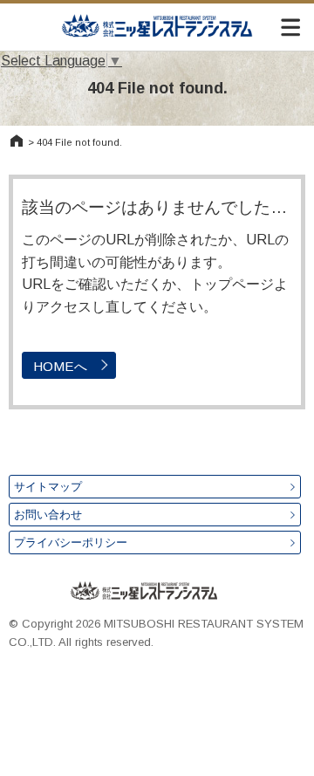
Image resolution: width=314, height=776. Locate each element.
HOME (16, 140)
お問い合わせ (48, 514)
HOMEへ (60, 366)
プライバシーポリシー (70, 542)
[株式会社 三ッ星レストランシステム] (157, 25)
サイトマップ (48, 486)
